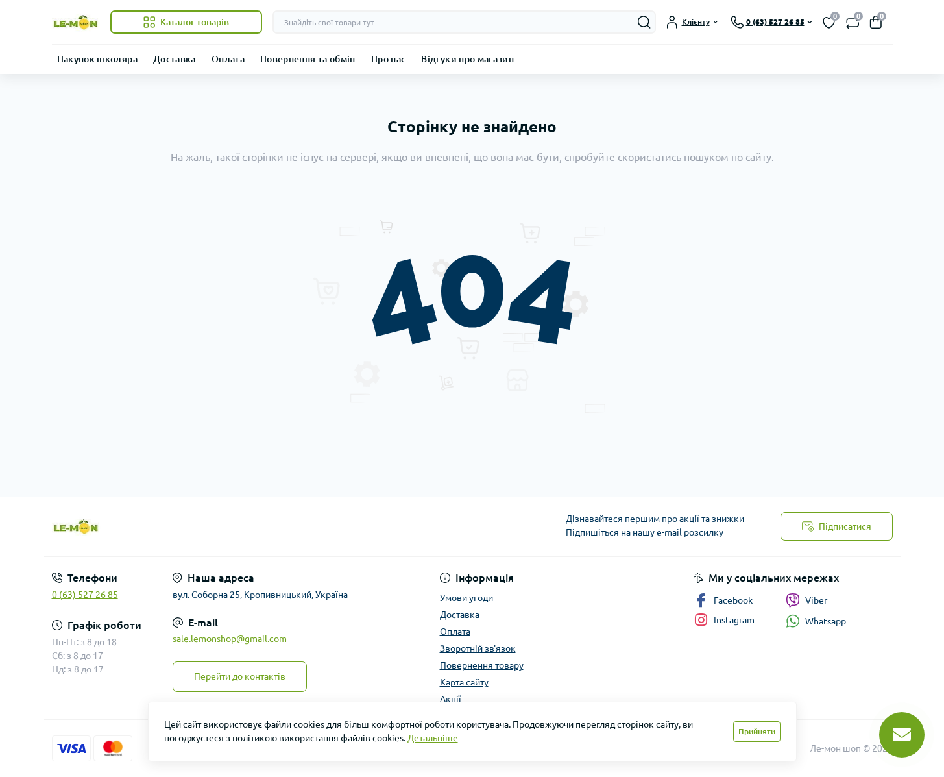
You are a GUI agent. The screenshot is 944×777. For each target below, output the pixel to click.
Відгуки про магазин (467, 59)
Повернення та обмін (308, 59)
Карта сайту (464, 682)
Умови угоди (466, 598)
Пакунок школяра (97, 59)
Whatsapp (825, 621)
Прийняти (756, 731)
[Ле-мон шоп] (258, 526)
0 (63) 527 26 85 (85, 594)
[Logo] (76, 22)
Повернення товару (482, 665)
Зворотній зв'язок (478, 648)
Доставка (174, 59)
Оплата (228, 59)
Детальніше (432, 738)
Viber (816, 600)
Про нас (388, 59)
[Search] (644, 22)
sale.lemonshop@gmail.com (230, 639)
